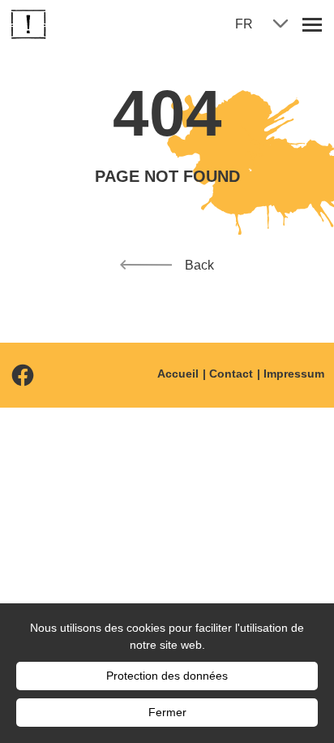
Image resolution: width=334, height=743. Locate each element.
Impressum (293, 373)
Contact (231, 373)
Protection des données (167, 675)
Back (199, 265)
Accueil (178, 373)
